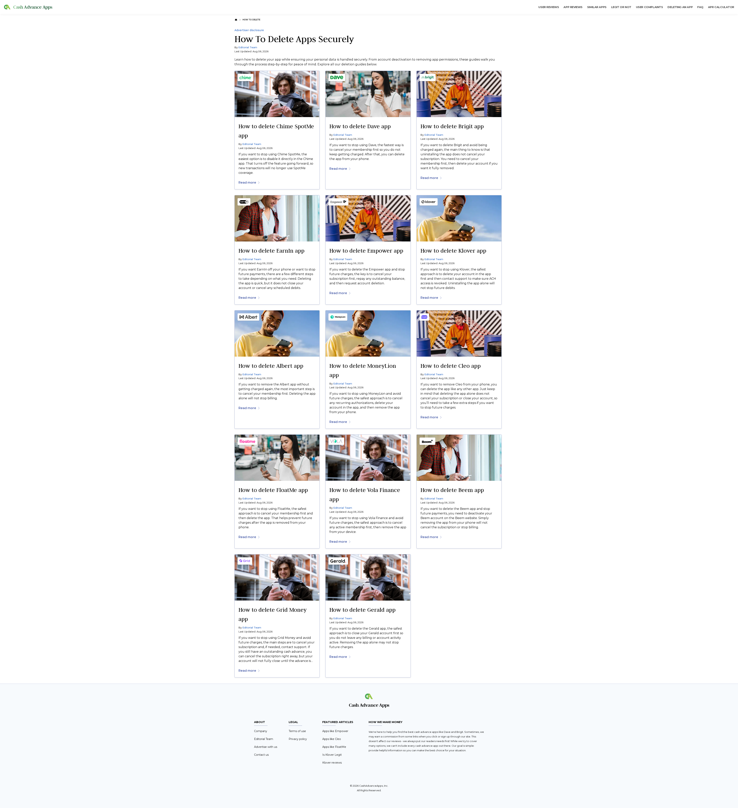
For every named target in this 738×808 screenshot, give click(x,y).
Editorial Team (247, 47)
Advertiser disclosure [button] (249, 30)
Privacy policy (298, 739)
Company (260, 731)
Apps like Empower (335, 731)
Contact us (261, 754)
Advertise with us (265, 746)
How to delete (251, 20)
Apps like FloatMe (334, 746)
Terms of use (297, 731)
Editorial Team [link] (251, 144)
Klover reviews (332, 762)
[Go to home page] (236, 19)
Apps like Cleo (331, 739)
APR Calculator (721, 7)
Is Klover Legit (332, 754)
